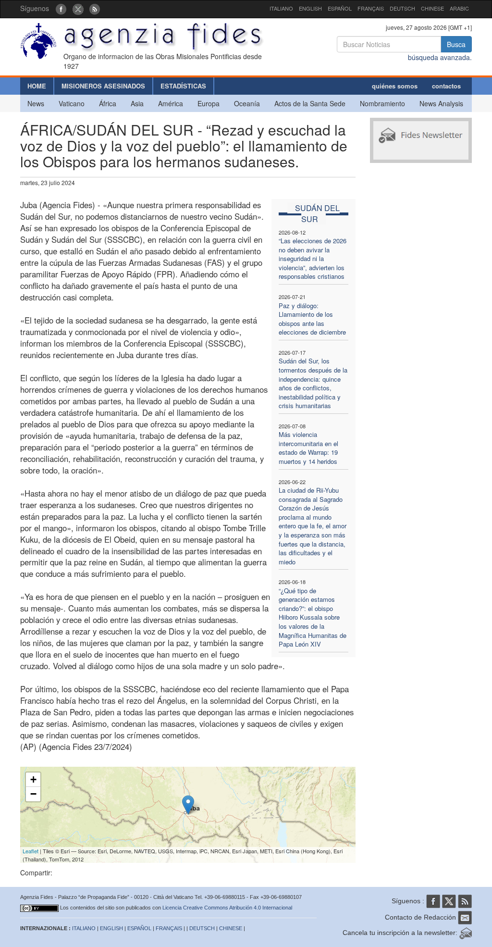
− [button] (33, 794)
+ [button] (33, 779)
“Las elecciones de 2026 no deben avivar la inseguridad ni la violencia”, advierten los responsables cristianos (312, 258)
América (170, 103)
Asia (137, 103)
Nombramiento (382, 103)
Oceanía (247, 103)
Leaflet (30, 851)
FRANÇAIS (370, 8)
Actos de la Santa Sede (309, 103)
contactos (446, 85)
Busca (456, 44)
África (107, 103)
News (35, 103)
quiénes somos (395, 85)
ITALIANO (281, 8)
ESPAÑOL (340, 8)
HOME (36, 85)
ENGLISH (310, 8)
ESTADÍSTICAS (183, 85)
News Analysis (441, 103)
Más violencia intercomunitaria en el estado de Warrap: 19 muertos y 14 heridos (308, 448)
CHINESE (432, 8)
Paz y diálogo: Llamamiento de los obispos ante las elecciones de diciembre (312, 319)
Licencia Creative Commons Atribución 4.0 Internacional (227, 907)
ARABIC (459, 8)
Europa (208, 103)
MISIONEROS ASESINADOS (103, 85)
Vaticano (72, 103)
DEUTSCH (402, 8)
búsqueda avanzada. (440, 57)
